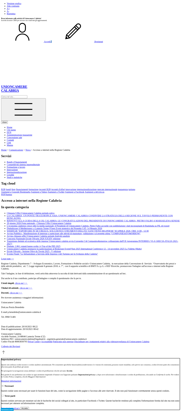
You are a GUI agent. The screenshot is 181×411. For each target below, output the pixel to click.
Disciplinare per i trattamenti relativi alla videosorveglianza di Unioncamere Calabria (111, 341)
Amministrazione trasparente (19, 135)
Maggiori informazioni (11, 381)
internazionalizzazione (87, 189)
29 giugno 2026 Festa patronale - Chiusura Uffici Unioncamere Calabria (39, 223)
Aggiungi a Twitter (56, 192)
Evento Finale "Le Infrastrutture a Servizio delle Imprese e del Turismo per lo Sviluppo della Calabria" (52, 254)
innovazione (70, 189)
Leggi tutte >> (7, 259)
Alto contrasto (13, 6)
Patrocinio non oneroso (63, 341)
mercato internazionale (107, 189)
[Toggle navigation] (23, 109)
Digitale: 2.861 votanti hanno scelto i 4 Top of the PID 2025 (33, 246)
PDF (3, 194)
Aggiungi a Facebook (74, 192)
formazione (34, 189)
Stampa (8, 194)
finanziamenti (22, 189)
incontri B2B (45, 189)
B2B (3, 189)
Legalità (10, 175)
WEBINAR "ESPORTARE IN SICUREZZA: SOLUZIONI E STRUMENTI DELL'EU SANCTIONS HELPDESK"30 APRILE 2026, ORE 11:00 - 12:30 (78, 231)
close (4, 122)
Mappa (10, 145)
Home (9, 127)
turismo (132, 189)
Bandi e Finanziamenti (17, 162)
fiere (13, 189)
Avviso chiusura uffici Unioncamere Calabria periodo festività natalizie (38, 236)
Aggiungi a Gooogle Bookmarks (15, 192)
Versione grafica (14, 3)
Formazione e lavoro (16, 167)
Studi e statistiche (14, 177)
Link (9, 142)
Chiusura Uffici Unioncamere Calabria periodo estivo (30, 213)
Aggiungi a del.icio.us (94, 192)
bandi (8, 189)
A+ (8, 8)
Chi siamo (11, 130)
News (28, 150)
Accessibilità (46, 341)
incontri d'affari (58, 189)
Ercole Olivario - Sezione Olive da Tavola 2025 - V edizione (34, 251)
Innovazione (12, 169)
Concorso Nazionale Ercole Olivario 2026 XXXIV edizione (34, 238)
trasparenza (123, 189)
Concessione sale (14, 137)
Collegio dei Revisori (10, 346)
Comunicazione (16, 150)
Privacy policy (34, 341)
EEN (9, 132)
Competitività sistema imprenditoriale (23, 164)
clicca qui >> (21, 283)
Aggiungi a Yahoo (39, 192)
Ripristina (11, 13)
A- (8, 11)
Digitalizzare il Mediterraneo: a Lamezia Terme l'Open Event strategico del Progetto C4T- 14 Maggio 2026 (54, 228)
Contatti (10, 140)
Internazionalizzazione (17, 172)
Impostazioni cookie (7, 409)
